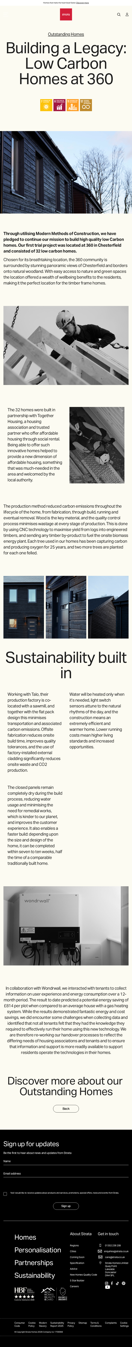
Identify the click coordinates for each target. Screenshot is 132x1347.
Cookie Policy (32, 1324)
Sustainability (34, 1275)
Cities (73, 1251)
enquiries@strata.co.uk (116, 1251)
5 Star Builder (77, 1280)
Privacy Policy (71, 1324)
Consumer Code (19, 1324)
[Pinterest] (123, 1283)
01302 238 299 (113, 1245)
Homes (25, 1237)
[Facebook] (112, 1283)
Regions (74, 1245)
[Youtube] (107, 1287)
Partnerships (33, 1262)
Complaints (111, 1322)
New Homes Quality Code (83, 1274)
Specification (77, 1263)
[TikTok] (117, 1283)
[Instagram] (106, 1283)
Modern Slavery (43, 1324)
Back (66, 1109)
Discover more (82, 3)
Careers (74, 1286)
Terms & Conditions (96, 1324)
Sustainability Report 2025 (57, 1324)
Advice (73, 1268)
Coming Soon (77, 1257)
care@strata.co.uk (115, 1257)
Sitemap (83, 1322)
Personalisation (37, 1249)
